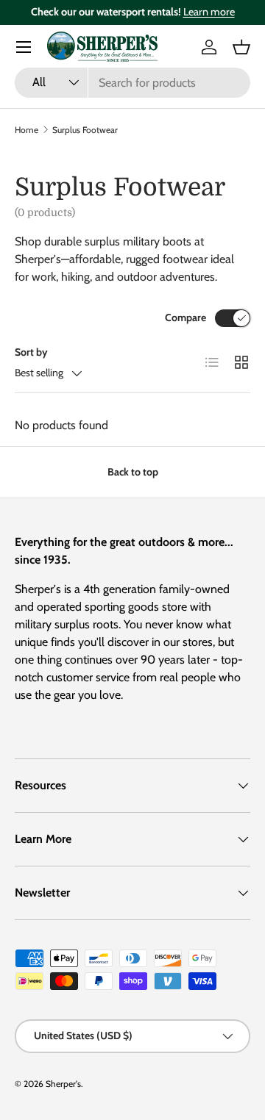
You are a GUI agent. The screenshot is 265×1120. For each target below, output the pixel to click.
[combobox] (132, 83)
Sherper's (63, 1083)
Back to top (132, 471)
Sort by (31, 352)
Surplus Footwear (85, 129)
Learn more (209, 11)
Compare (185, 317)
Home (26, 129)
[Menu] (23, 47)
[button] (241, 47)
